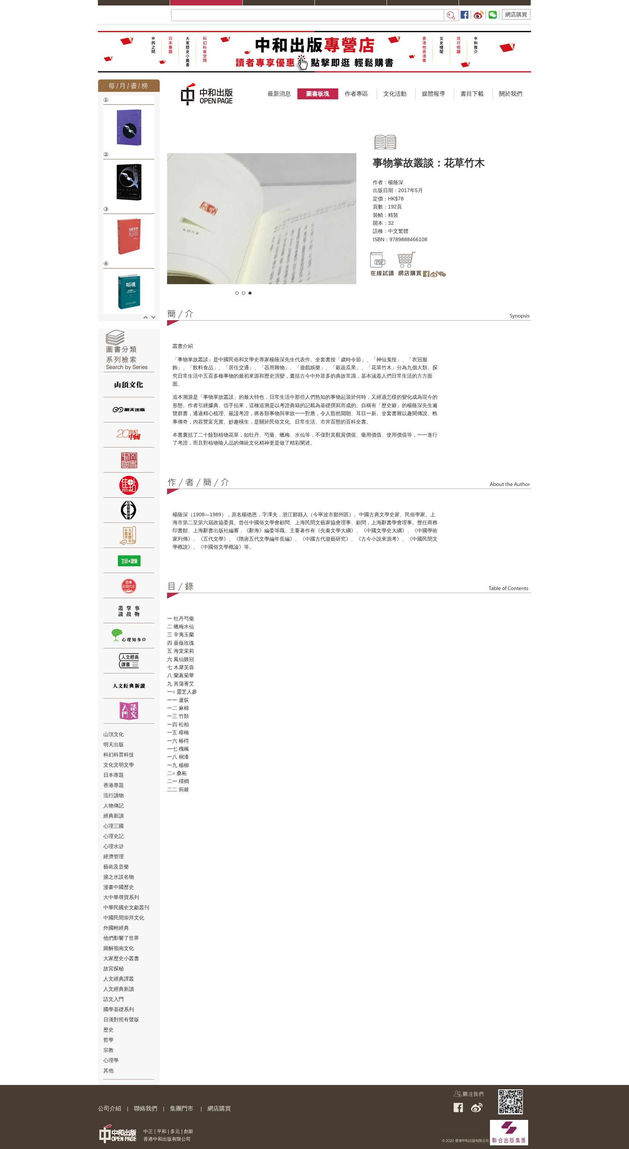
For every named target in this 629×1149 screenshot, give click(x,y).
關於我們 (510, 94)
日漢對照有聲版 (121, 1019)
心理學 (111, 1060)
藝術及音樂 (116, 867)
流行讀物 (113, 795)
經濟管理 (113, 856)
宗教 (108, 1050)
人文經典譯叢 (118, 979)
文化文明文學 (118, 765)
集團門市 (181, 1108)
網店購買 (516, 14)
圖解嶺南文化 (118, 948)
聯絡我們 (145, 1108)
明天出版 (113, 744)
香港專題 (113, 785)
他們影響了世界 (121, 938)
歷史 (108, 1030)
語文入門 (113, 999)
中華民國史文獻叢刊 (126, 907)
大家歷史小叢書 (121, 958)
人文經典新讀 (118, 989)
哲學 (108, 1040)
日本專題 (113, 775)
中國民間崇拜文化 (123, 918)
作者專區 (356, 94)
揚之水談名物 (118, 877)
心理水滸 (113, 846)
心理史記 (113, 836)
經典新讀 (113, 816)
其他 (108, 1070)
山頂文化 (113, 734)
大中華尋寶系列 (121, 897)
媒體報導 (433, 94)
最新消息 (279, 94)
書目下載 (472, 94)
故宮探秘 (113, 968)
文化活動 (395, 94)
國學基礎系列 (118, 1009)
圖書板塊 (317, 94)
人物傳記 (113, 805)
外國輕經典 (116, 928)
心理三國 (113, 826)
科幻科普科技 (118, 755)
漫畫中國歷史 (118, 887)
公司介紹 (109, 1108)
